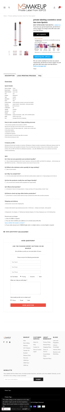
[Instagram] (6, 342)
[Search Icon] (9, 7)
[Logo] (32, 7)
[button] (6, 409)
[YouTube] (9, 342)
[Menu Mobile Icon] (4, 8)
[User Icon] (54, 7)
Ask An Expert (23, 231)
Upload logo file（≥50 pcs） (43, 56)
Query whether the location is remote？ (15, 223)
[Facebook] (3, 342)
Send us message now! (39, 66)
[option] (18, 33)
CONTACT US (57, 25)
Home (5, 16)
